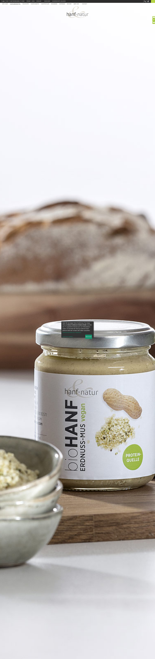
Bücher (69, 4)
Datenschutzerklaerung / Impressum (71, 332)
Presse (29, 1)
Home (22, 1)
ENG (7, 1)
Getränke (62, 4)
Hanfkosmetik (35, 4)
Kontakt (84, 4)
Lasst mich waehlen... (68, 336)
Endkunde (47, 1)
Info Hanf (5, 4)
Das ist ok (88, 336)
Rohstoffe (26, 4)
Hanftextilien (45, 4)
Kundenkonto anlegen (59, 1)
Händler (38, 1)
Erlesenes (54, 4)
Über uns (76, 4)
